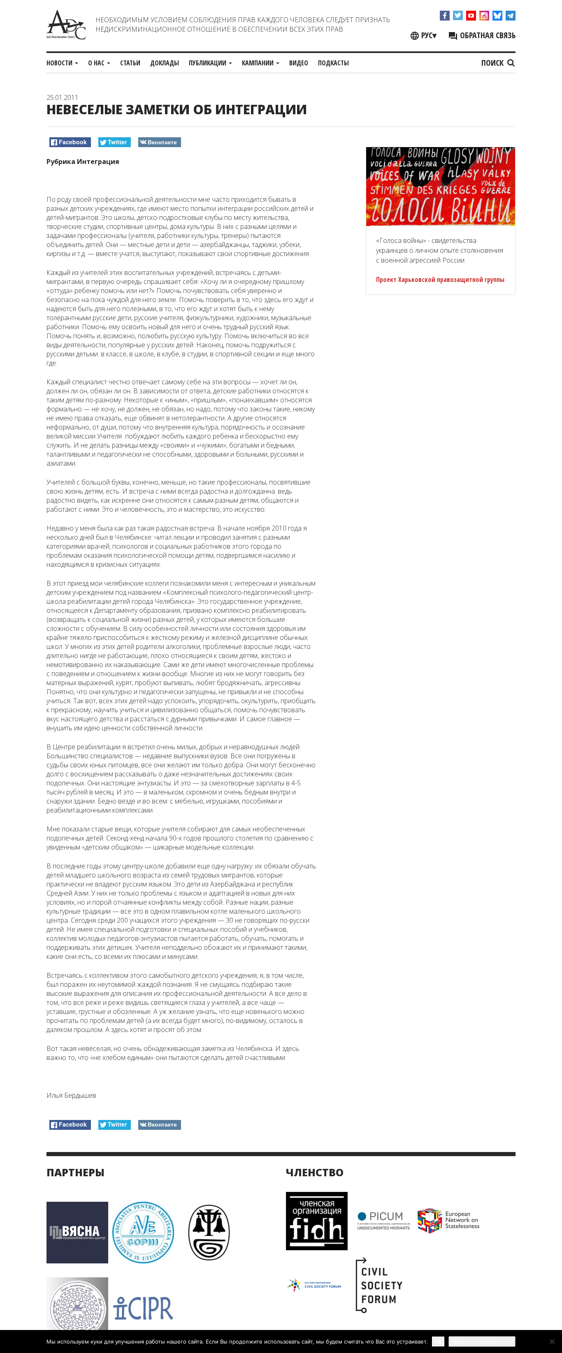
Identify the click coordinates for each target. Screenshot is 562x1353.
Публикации (208, 62)
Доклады (164, 62)
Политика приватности (482, 1341)
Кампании (258, 62)
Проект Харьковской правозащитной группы (440, 279)
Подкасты (333, 62)
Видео (298, 62)
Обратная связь (487, 35)
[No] (552, 1341)
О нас (97, 62)
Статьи (130, 62)
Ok (438, 1341)
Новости (60, 62)
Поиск (493, 62)
